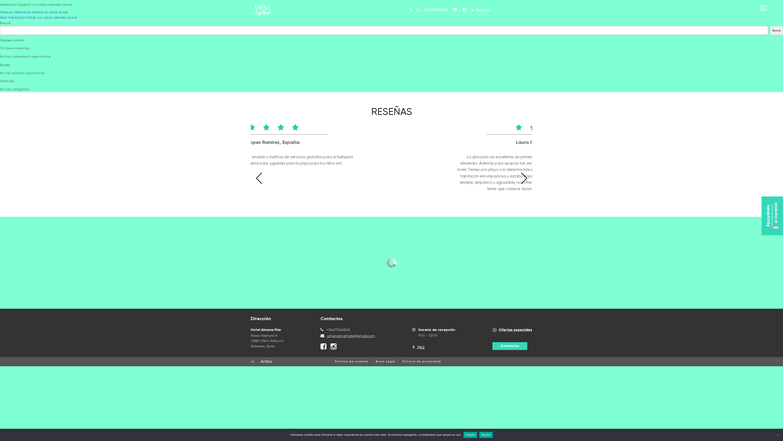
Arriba (266, 362)
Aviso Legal (385, 361)
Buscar (5, 23)
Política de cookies (351, 361)
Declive (486, 434)
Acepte (470, 434)
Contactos (510, 346)
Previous (259, 179)
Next (524, 179)
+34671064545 (337, 330)
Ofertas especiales (515, 330)
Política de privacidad (422, 361)
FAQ (420, 347)
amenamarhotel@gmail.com (351, 336)
